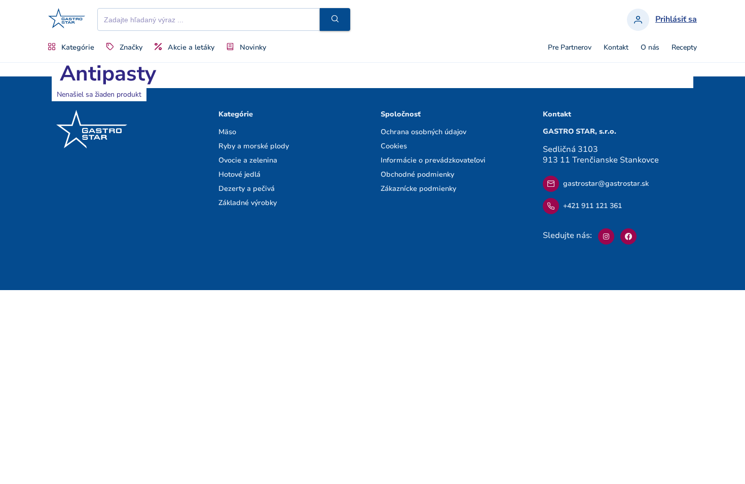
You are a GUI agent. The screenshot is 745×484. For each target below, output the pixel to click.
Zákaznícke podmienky (418, 188)
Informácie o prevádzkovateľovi (433, 160)
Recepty (684, 47)
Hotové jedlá (239, 174)
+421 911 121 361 (592, 206)
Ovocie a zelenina (247, 160)
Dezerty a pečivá (246, 188)
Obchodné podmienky (417, 174)
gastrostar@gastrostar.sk (606, 183)
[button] (335, 19)
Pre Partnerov (569, 47)
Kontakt (616, 47)
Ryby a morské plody (253, 146)
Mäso (227, 132)
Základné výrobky (247, 203)
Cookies (394, 146)
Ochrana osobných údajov (423, 132)
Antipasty (108, 73)
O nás (650, 47)
